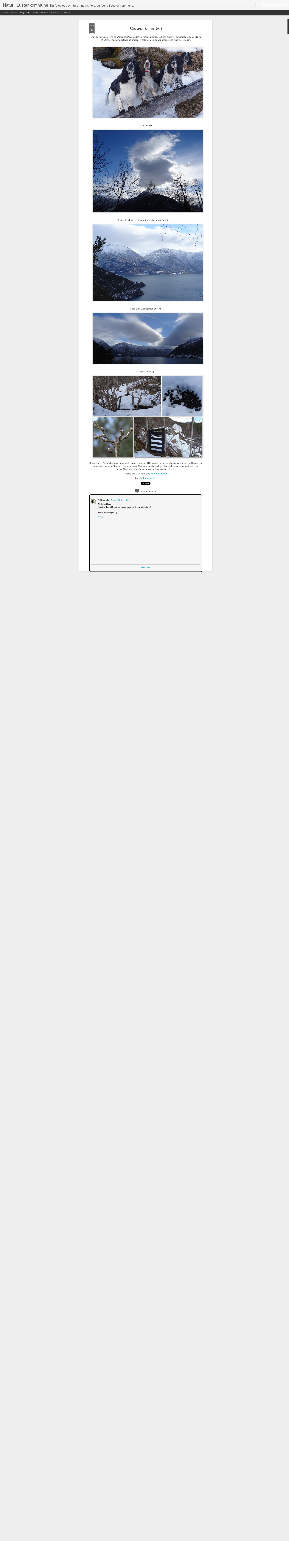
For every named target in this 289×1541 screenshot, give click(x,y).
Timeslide (65, 12)
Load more (145, 567)
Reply (100, 516)
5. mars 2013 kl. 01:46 (120, 499)
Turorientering (149, 478)
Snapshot (54, 12)
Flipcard (14, 12)
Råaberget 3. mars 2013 (145, 28)
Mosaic (35, 12)
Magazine (25, 12)
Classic (5, 12)
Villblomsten (104, 499)
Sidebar (44, 12)
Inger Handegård (159, 473)
